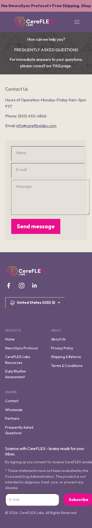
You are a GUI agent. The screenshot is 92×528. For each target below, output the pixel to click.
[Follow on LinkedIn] (34, 285)
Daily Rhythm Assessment (15, 374)
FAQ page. (62, 65)
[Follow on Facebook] (8, 285)
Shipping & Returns (66, 356)
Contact (11, 401)
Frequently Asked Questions (19, 430)
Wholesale (13, 409)
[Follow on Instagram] (21, 285)
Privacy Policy (62, 348)
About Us (58, 339)
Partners (12, 418)
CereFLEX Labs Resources (17, 359)
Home (10, 339)
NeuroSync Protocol (21, 348)
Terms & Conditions (67, 365)
